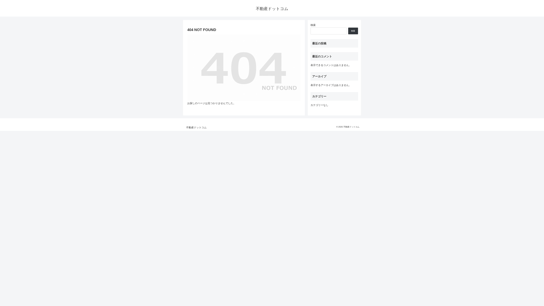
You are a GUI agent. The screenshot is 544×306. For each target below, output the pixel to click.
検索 (313, 25)
